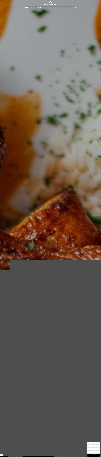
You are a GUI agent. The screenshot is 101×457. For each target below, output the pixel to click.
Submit (93, 454)
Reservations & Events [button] (32, 7)
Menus (26, 7)
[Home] (50, 3)
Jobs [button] (38, 7)
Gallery (41, 7)
